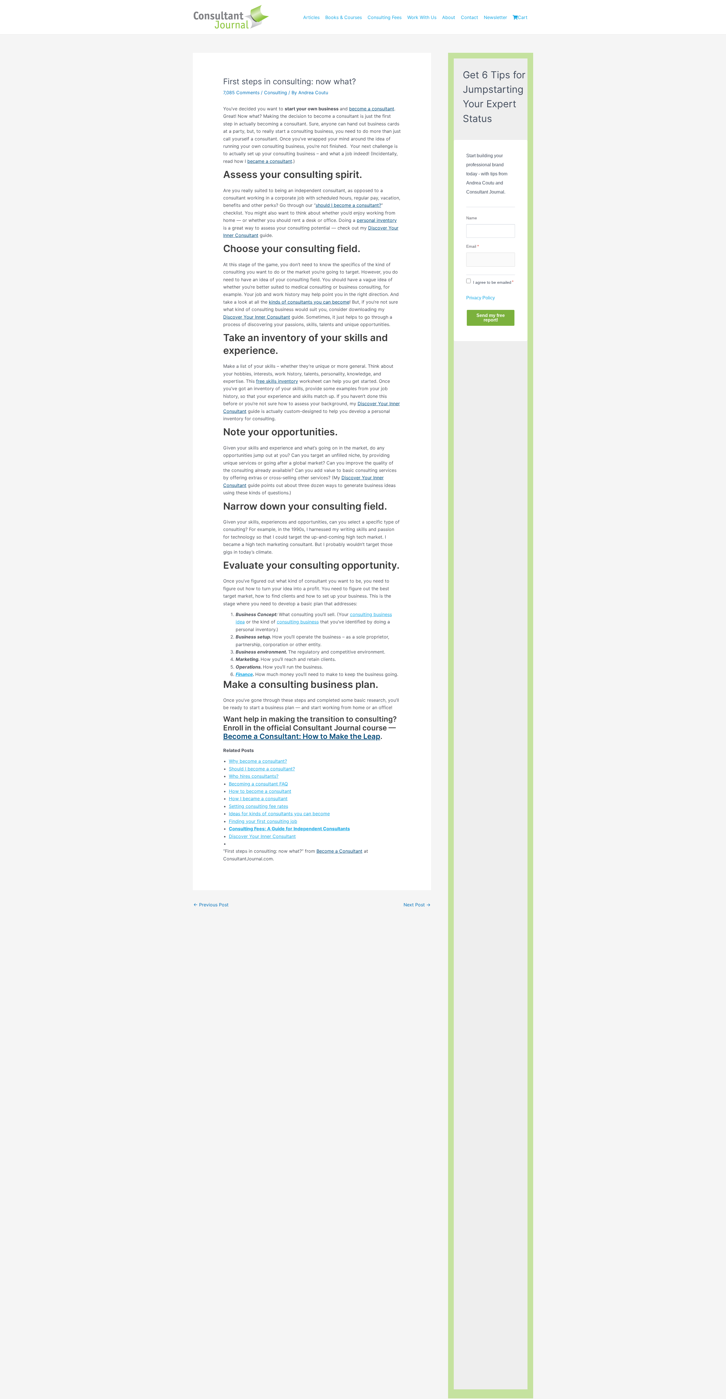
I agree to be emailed (492, 282)
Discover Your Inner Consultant (256, 317)
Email (472, 246)
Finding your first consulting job (263, 821)
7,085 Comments (241, 92)
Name (471, 218)
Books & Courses (343, 17)
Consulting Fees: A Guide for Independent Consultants (289, 828)
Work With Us (421, 17)
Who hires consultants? (253, 776)
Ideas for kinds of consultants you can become (279, 813)
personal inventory (377, 220)
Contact (469, 17)
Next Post (417, 905)
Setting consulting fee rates (258, 806)
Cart (522, 17)
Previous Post (211, 905)
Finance (244, 674)
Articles (311, 17)
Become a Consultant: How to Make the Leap (301, 736)
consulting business (298, 622)
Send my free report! (490, 317)
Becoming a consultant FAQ (258, 784)
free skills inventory (277, 381)
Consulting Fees (385, 17)
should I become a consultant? (348, 205)
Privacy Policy (480, 297)
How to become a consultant (260, 791)
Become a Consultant (339, 851)
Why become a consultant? (258, 761)
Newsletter (495, 17)
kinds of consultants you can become (309, 302)
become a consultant (371, 109)
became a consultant (269, 161)
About (448, 17)
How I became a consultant (258, 798)
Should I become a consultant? (262, 769)
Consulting (275, 92)
